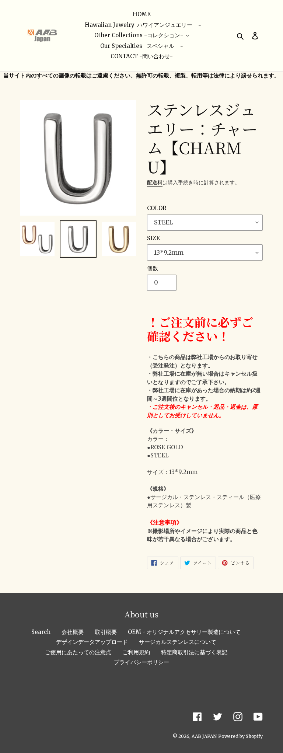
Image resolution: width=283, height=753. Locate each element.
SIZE (153, 238)
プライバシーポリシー (141, 662)
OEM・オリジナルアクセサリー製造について (184, 631)
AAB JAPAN (204, 736)
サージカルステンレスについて (177, 641)
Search (40, 631)
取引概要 (106, 631)
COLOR (156, 208)
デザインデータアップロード (92, 641)
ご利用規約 (136, 652)
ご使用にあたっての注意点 (78, 652)
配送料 (155, 182)
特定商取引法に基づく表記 (194, 652)
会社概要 (73, 631)
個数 (152, 268)
